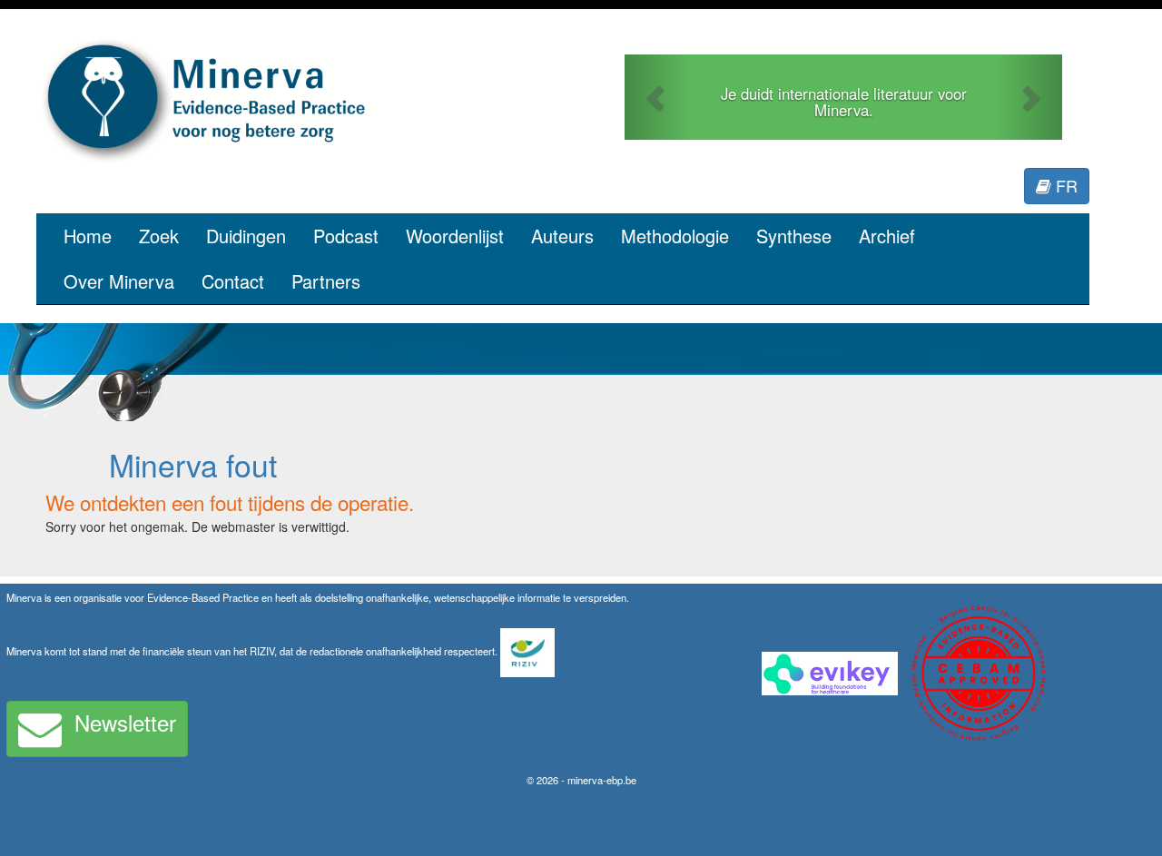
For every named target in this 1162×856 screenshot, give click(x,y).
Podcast (346, 235)
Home (88, 235)
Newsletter (125, 722)
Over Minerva (119, 281)
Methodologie (675, 235)
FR (1064, 185)
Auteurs (562, 235)
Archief (887, 235)
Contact (233, 281)
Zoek (159, 235)
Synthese (794, 235)
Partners (325, 281)
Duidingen (246, 235)
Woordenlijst (455, 235)
